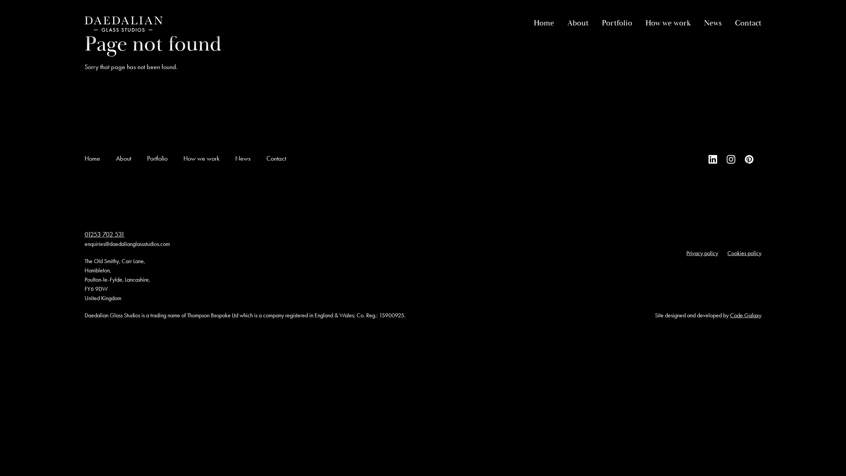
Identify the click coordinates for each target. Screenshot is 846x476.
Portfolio (617, 23)
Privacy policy (702, 253)
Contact (748, 23)
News (713, 23)
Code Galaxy (745, 315)
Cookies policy (744, 253)
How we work (668, 23)
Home (544, 23)
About (578, 23)
